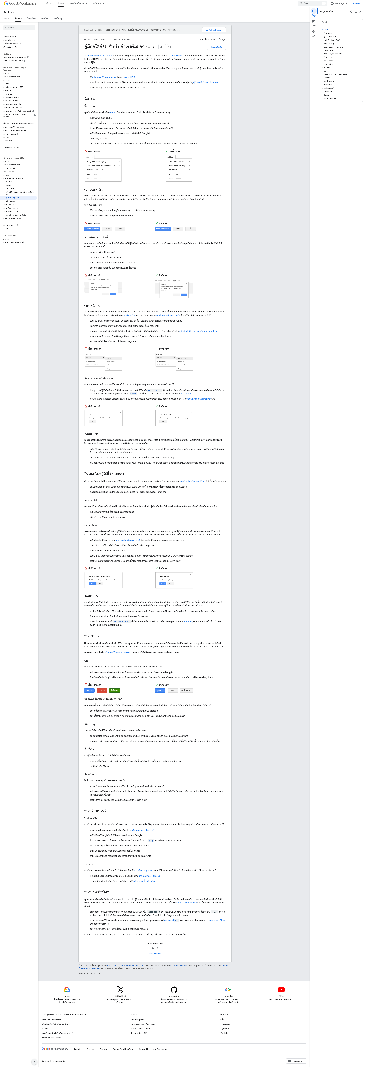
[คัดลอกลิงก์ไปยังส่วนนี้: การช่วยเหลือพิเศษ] (113, 892)
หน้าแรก (49, 3)
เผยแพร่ (112, 112)
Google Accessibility (186, 902)
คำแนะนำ (18, 18)
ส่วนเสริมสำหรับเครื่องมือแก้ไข (98, 55)
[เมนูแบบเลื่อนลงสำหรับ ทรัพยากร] (104, 3)
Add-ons (9, 12)
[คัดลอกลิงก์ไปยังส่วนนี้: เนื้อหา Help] (101, 434)
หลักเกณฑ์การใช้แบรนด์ (142, 830)
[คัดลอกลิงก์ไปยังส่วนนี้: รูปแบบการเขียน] (106, 190)
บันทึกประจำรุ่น (47, 1028)
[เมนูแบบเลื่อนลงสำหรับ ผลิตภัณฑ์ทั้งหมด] (87, 3)
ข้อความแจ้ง (186, 393)
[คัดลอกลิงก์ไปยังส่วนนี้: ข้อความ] (98, 99)
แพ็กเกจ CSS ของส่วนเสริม (104, 77)
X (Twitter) (225, 1028)
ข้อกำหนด (45, 1061)
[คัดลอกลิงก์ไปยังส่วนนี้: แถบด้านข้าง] (101, 596)
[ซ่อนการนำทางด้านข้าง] (34, 1062)
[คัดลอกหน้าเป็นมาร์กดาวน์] (169, 46)
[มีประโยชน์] (219, 39)
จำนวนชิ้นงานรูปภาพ (142, 870)
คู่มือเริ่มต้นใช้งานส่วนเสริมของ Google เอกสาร (200, 331)
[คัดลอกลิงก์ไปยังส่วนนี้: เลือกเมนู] (98, 724)
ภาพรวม (6, 18)
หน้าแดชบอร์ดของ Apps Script (143, 1024)
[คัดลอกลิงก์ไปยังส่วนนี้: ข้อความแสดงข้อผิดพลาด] (116, 378)
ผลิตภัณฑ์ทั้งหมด (77, 3)
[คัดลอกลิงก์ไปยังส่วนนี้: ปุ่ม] (91, 661)
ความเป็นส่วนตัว (58, 1061)
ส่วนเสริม (60, 3)
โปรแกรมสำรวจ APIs (139, 1033)
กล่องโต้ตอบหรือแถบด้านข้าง (168, 315)
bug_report (351, 11)
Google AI (143, 1049)
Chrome (90, 1049)
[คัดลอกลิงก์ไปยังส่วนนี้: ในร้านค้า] (97, 864)
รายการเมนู (188, 621)
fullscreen (356, 11)
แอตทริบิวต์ (171, 920)
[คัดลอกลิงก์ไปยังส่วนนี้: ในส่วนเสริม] (100, 818)
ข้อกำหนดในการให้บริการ (51, 1038)
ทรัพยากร (97, 3)
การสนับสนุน (58, 18)
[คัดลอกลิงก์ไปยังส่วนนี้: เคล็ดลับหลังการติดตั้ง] (112, 237)
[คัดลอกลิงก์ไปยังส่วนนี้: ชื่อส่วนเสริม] (101, 106)
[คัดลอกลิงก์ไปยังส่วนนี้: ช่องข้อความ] (101, 774)
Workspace (28, 3)
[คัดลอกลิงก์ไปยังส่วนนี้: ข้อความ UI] (99, 500)
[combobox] (312, 3)
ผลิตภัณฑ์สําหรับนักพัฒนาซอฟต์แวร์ (56, 1024)
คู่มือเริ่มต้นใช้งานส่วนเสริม (205, 82)
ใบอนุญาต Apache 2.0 (178, 965)
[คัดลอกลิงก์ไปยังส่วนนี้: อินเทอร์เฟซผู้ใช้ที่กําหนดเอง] (127, 474)
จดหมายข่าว (225, 1024)
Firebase (103, 1049)
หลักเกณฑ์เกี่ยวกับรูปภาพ (144, 881)
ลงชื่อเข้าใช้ (357, 3)
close (360, 11)
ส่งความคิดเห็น (216, 47)
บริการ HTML (176, 55)
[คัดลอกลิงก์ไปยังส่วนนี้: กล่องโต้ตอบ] (101, 525)
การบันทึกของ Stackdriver (198, 398)
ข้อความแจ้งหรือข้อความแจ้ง (128, 540)
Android (77, 1049)
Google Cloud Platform (123, 1049)
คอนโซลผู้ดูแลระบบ (138, 1019)
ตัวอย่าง (44, 18)
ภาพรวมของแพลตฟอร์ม (51, 1019)
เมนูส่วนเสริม (129, 315)
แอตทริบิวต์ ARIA (217, 920)
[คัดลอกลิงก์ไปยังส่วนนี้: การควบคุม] (102, 636)
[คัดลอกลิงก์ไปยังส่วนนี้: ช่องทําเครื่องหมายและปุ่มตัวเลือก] (125, 699)
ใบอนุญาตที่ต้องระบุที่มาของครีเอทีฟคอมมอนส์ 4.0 (125, 965)
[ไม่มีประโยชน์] (223, 39)
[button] (18, 77)
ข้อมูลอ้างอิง (31, 18)
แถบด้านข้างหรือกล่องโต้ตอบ (193, 481)
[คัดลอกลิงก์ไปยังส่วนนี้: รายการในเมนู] (103, 305)
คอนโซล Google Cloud (140, 1028)
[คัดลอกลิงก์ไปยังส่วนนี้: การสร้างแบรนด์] (109, 811)
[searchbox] (19, 27)
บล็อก (222, 1019)
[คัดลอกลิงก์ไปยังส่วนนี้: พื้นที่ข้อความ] (102, 749)
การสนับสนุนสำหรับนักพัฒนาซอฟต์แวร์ (57, 1033)
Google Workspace (102, 39)
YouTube (224, 1033)
